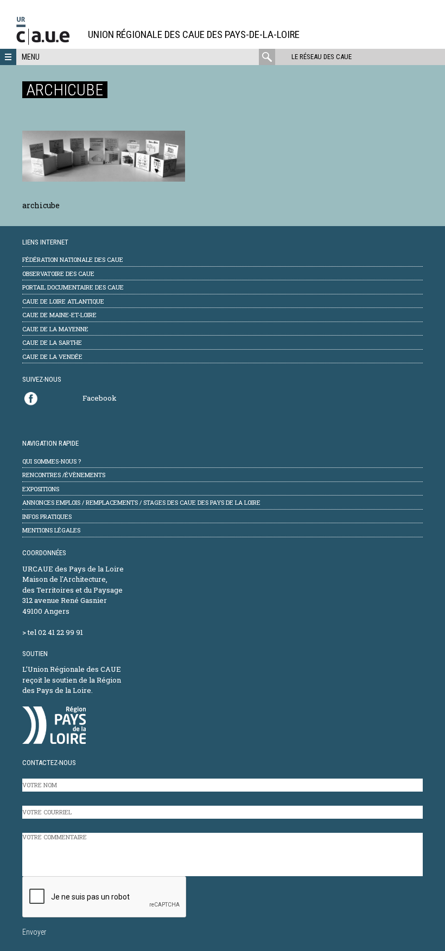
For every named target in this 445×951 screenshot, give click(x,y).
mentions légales (51, 530)
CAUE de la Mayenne (55, 329)
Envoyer (34, 932)
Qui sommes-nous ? (51, 461)
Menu (31, 57)
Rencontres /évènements (63, 475)
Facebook (99, 398)
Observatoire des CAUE (58, 273)
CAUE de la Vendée (52, 356)
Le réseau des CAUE (321, 57)
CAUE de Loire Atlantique (63, 301)
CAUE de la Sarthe (52, 342)
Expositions (40, 489)
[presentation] (104, 897)
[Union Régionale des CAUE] (47, 43)
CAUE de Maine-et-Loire (59, 315)
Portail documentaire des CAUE (73, 287)
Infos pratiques (47, 516)
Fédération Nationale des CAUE (72, 259)
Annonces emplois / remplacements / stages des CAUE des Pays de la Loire (141, 502)
